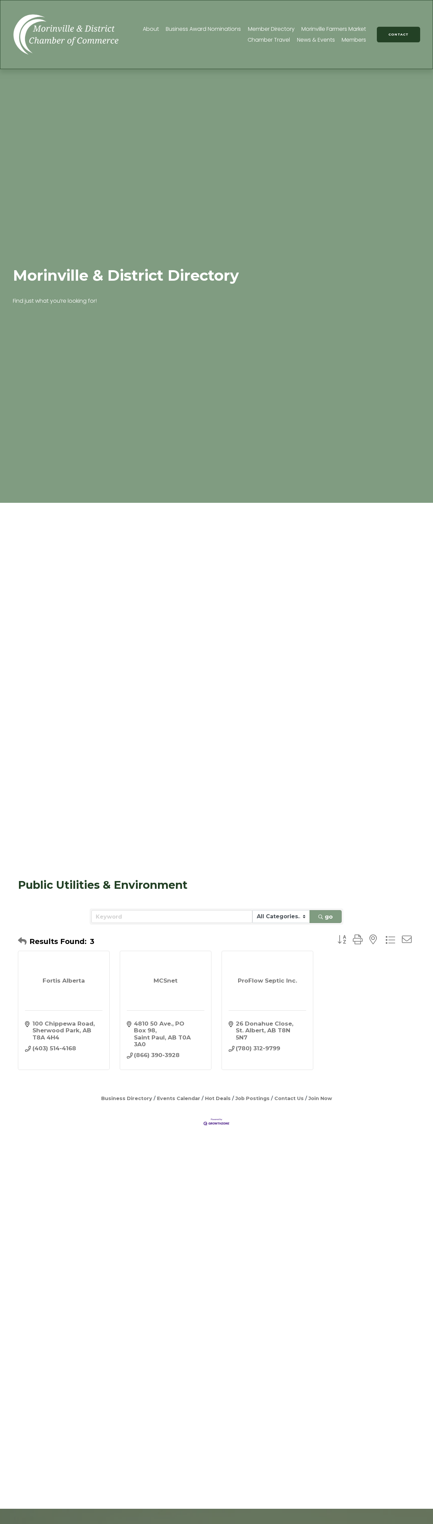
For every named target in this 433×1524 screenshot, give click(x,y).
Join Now (320, 1098)
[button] (22, 941)
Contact (398, 34)
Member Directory (271, 29)
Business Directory (126, 1098)
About (151, 29)
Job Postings (252, 1098)
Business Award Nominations (203, 29)
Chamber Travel (269, 40)
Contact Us (289, 1098)
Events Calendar (178, 1098)
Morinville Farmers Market (333, 29)
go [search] (329, 916)
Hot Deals (218, 1098)
